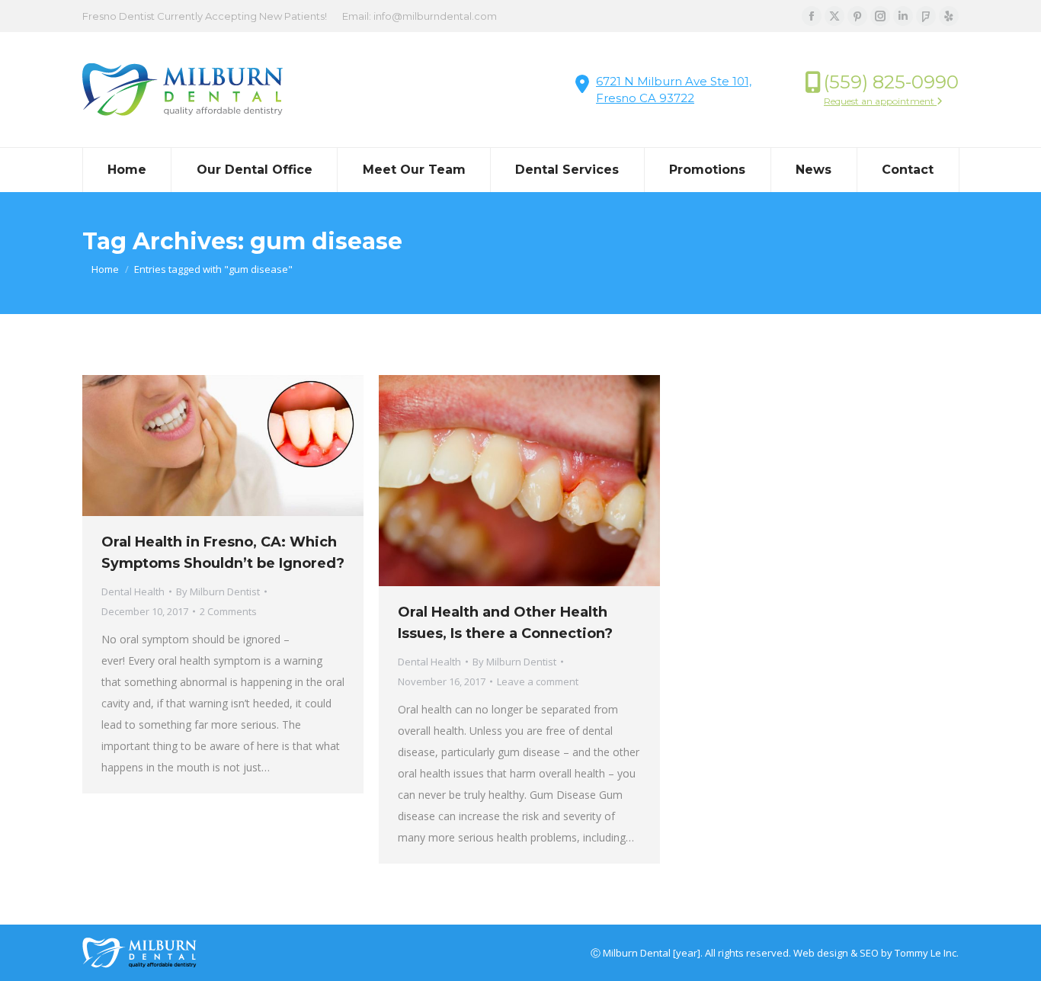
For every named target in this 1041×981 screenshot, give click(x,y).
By (218, 591)
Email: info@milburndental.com (419, 16)
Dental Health (133, 591)
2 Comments (228, 611)
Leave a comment (537, 681)
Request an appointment (880, 101)
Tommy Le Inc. (927, 953)
